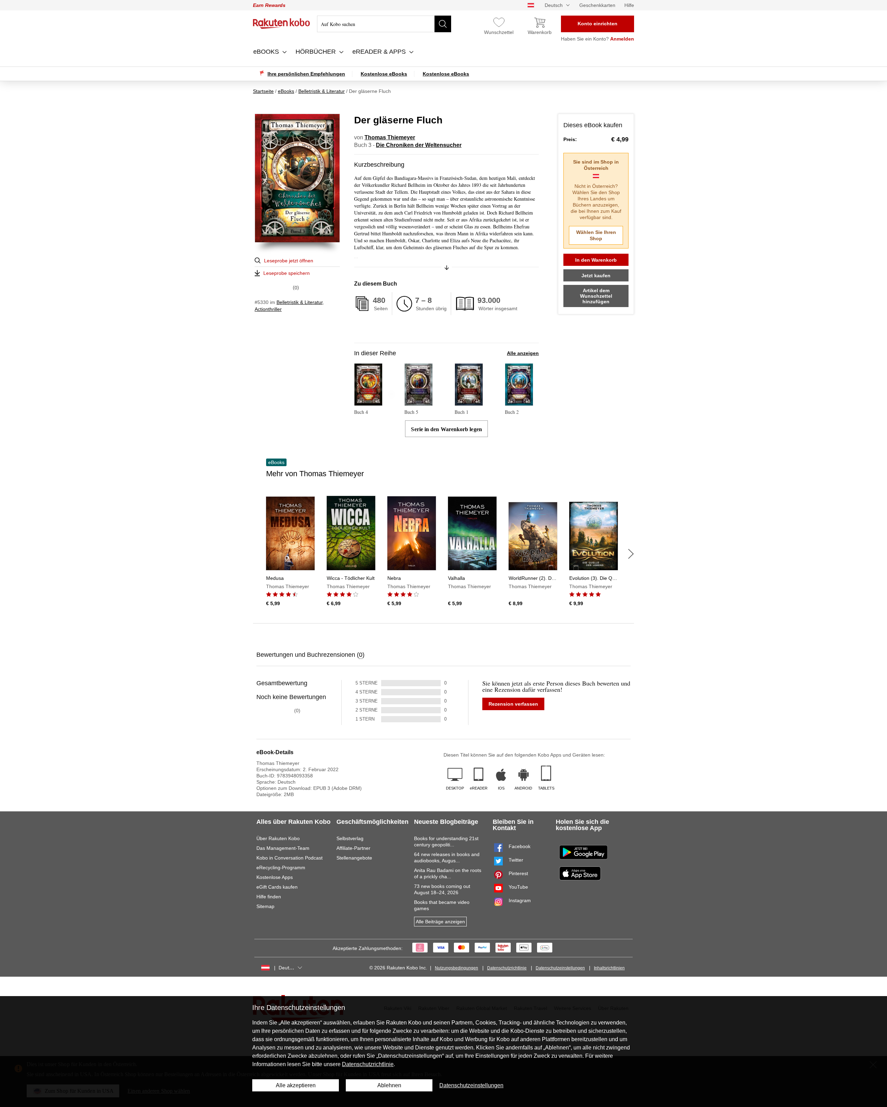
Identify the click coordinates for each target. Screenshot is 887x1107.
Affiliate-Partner (353, 848)
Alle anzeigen (523, 353)
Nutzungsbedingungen (456, 968)
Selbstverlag (349, 838)
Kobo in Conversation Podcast (289, 858)
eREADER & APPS (379, 51)
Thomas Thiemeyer (390, 137)
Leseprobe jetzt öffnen (288, 260)
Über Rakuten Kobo (278, 838)
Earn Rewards (269, 5)
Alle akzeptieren (296, 1085)
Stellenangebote (354, 858)
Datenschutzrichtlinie (507, 968)
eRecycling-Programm (280, 867)
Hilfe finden (268, 896)
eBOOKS (267, 51)
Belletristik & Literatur (299, 302)
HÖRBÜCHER (316, 51)
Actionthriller (268, 309)
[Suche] (442, 24)
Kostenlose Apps (274, 877)
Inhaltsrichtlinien (609, 968)
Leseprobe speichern (286, 273)
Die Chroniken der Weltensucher (419, 145)
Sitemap (265, 906)
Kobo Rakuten (281, 24)
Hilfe (629, 5)
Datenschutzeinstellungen (560, 968)
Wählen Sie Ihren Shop (596, 235)
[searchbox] (384, 24)
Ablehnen (389, 1085)
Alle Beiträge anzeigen (440, 921)
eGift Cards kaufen (277, 887)
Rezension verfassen (513, 704)
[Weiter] (631, 554)
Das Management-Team (282, 848)
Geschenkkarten (597, 5)
